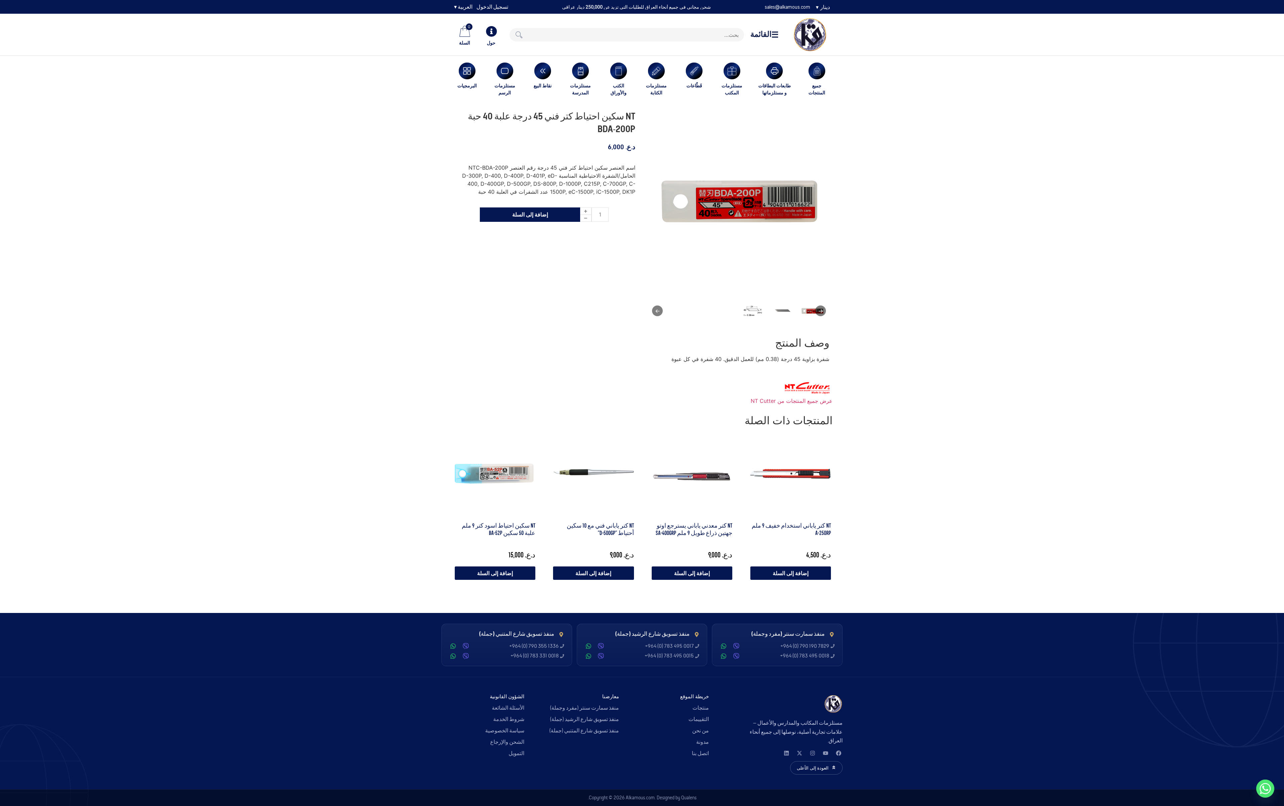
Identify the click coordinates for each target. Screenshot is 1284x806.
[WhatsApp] (723, 646)
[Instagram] (812, 753)
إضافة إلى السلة (530, 214)
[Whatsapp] (1265, 789)
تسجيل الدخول (492, 7)
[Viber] (736, 646)
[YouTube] (825, 753)
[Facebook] (838, 753)
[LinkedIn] (786, 753)
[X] (799, 753)
